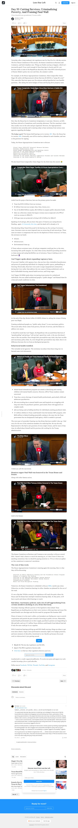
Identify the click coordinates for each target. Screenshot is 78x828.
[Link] (9, 259)
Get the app (46, 821)
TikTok (29, 665)
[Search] (55, 2)
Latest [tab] (17, 756)
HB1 (20, 136)
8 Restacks (29, 670)
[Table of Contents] (2, 414)
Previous (17, 681)
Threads (35, 665)
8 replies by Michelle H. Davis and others (26, 742)
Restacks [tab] (21, 692)
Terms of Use (46, 785)
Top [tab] (13, 756)
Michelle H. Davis (19, 18)
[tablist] (17, 691)
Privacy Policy (50, 786)
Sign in (73, 3)
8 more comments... (16, 749)
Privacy (38, 817)
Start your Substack (35, 821)
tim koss (17, 706)
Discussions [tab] (23, 756)
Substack (31, 824)
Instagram (51, 665)
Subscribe (65, 3)
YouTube (42, 665)
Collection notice (49, 817)
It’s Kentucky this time (29, 224)
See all (14, 794)
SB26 (49, 586)
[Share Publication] (59, 2)
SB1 (51, 134)
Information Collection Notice (38, 786)
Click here (17, 651)
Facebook (23, 665)
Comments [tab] (15, 692)
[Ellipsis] (66, 706)
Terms (42, 817)
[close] (53, 761)
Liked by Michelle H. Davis (21, 707)
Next (62, 681)
